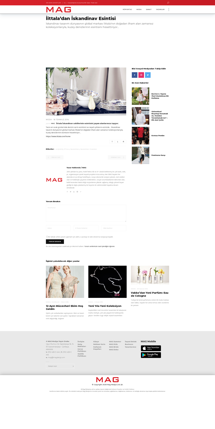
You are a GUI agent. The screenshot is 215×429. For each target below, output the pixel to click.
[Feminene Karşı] (140, 155)
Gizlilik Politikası (82, 355)
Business (129, 344)
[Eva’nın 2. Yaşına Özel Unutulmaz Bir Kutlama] (140, 96)
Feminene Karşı (158, 155)
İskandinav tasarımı (88, 149)
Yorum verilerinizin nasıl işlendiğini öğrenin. (99, 246)
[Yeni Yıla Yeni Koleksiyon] (107, 282)
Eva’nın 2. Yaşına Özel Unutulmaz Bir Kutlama (160, 96)
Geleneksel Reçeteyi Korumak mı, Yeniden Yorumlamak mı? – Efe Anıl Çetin (160, 116)
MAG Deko (113, 350)
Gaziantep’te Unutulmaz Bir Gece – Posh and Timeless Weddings (76, 3)
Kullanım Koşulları (97, 348)
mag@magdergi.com (56, 357)
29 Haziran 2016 (142, 289)
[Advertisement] (67, 46)
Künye (96, 342)
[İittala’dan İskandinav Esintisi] (54, 179)
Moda (49, 120)
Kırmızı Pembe (158, 136)
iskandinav (74, 149)
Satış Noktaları (82, 345)
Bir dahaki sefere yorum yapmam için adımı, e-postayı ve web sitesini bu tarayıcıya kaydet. (80, 237)
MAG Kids (113, 344)
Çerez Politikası (82, 350)
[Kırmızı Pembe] (140, 135)
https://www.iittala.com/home (58, 136)
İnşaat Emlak (131, 342)
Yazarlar (55, 302)
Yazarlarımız (130, 347)
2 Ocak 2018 (99, 302)
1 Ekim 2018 (65, 302)
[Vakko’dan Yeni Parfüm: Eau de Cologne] (150, 275)
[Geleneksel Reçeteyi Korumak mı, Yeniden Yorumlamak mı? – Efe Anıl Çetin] (140, 116)
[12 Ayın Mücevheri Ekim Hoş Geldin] (65, 282)
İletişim (81, 342)
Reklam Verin (99, 344)
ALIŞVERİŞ (59, 149)
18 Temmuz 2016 (61, 120)
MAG (53, 123)
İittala (67, 149)
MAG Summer (115, 342)
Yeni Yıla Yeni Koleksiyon (104, 305)
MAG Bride (114, 347)
